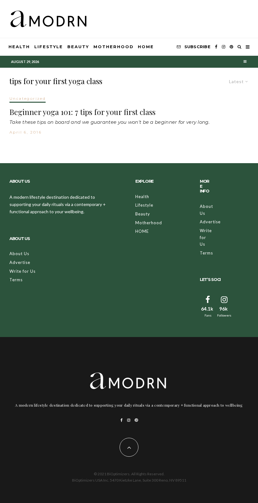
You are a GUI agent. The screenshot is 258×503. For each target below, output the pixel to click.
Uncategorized (27, 98)
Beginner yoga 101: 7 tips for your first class (82, 112)
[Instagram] (223, 47)
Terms (16, 279)
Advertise (19, 262)
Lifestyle (48, 46)
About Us (19, 253)
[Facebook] (216, 47)
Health (19, 46)
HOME (146, 46)
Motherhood (113, 46)
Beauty (78, 46)
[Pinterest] (231, 47)
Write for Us (22, 271)
